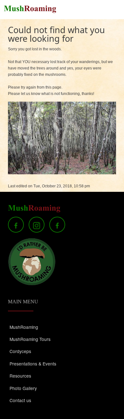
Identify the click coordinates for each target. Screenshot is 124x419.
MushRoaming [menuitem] (24, 327)
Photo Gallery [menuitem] (23, 388)
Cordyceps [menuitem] (20, 351)
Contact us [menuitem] (20, 400)
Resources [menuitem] (20, 375)
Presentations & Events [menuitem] (33, 363)
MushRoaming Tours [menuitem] (30, 339)
